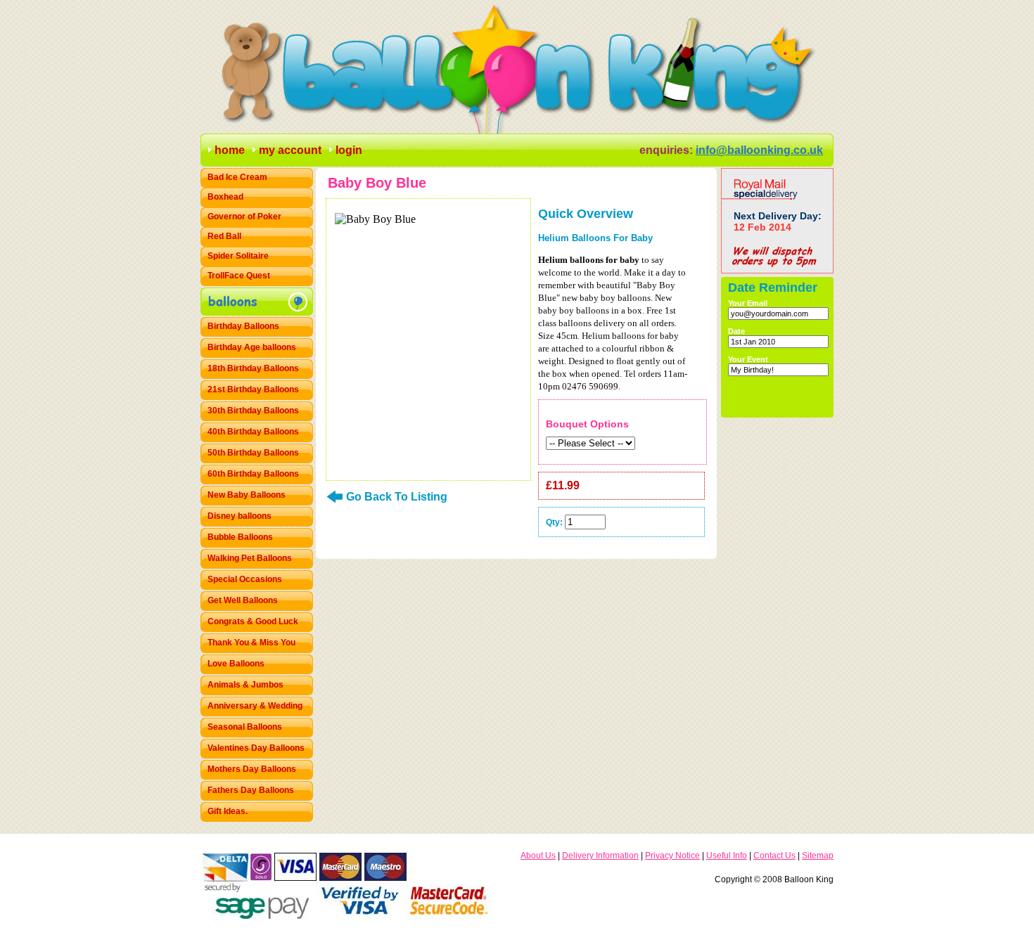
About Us (538, 855)
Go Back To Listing (396, 497)
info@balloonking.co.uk (759, 150)
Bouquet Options (587, 424)
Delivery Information (600, 855)
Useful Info (726, 855)
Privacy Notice (672, 855)
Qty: (554, 522)
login (349, 150)
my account (290, 150)
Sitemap (818, 855)
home (230, 150)
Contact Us (774, 855)
